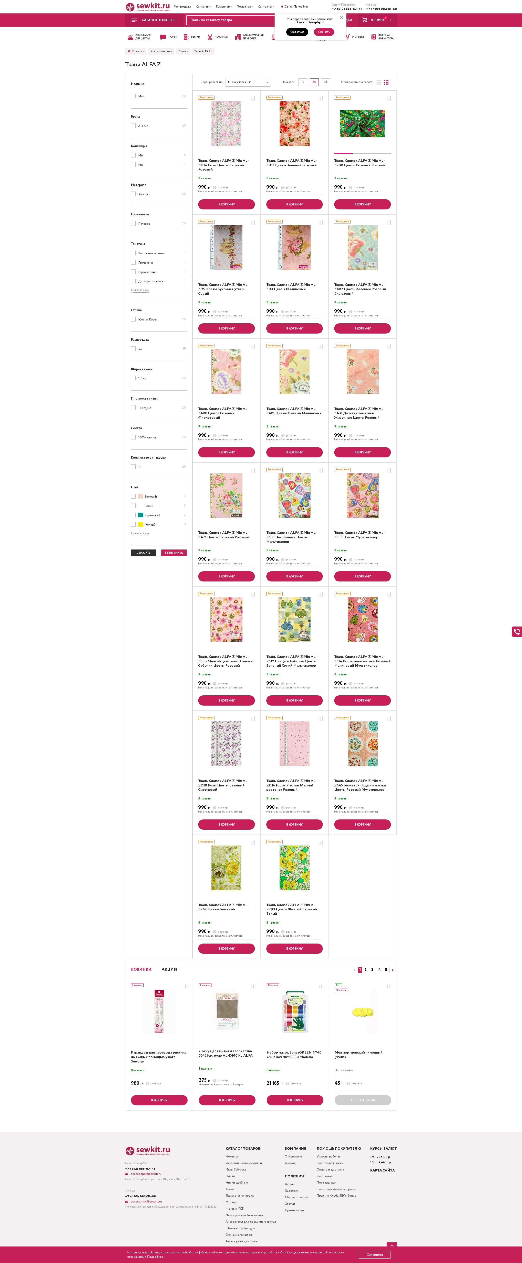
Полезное (244, 6)
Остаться (297, 32)
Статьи (290, 1203)
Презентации (294, 1210)
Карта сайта (382, 1170)
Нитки (230, 1176)
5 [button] (386, 969)
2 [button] (365, 969)
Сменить (324, 32)
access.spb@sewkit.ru (145, 1174)
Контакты (265, 6)
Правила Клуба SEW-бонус (336, 1195)
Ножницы (232, 1156)
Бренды (290, 1163)
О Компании (293, 1156)
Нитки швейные (237, 1182)
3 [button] (372, 969)
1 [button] (360, 969)
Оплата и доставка (330, 1169)
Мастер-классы (296, 1197)
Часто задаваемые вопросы (336, 1189)
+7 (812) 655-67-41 (347, 9)
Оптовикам (325, 1176)
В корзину (226, 205)
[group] (362, 124)
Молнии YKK (235, 1208)
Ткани (230, 1189)
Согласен (375, 1255)
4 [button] (379, 969)
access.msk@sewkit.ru (146, 1201)
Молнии (231, 1202)
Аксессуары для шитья (242, 1241)
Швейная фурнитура (240, 1228)
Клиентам (223, 6)
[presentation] (354, 970)
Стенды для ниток (239, 1234)
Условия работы (328, 1156)
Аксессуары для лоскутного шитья (251, 1221)
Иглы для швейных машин (244, 1163)
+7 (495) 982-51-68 (381, 9)
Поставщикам (326, 1182)
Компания (202, 6)
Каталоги (291, 1190)
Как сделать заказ (330, 1163)
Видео (289, 1184)
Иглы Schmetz (236, 1169)
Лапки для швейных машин (244, 1215)
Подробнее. (155, 1257)
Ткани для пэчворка (240, 1195)
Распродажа (182, 6)
